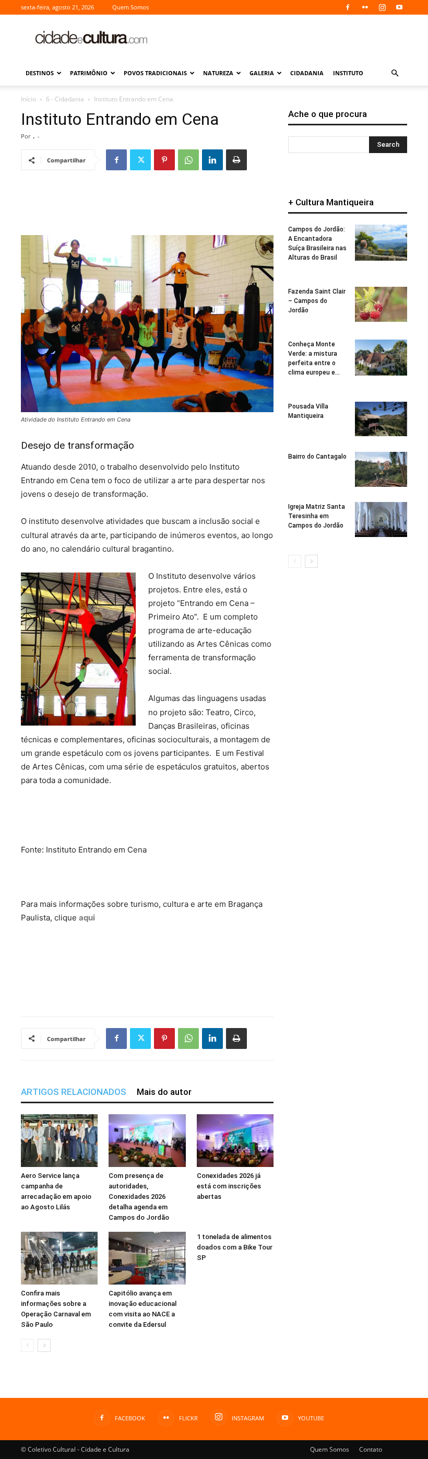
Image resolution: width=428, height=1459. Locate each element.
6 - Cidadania (65, 99)
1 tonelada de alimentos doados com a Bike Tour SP (234, 1247)
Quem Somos (130, 7)
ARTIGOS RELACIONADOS (73, 1092)
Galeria (261, 73)
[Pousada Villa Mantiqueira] (381, 419)
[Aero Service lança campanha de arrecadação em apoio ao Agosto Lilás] (59, 1140)
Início (28, 99)
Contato (370, 1449)
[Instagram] (382, 7)
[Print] (236, 159)
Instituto (348, 73)
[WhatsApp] (188, 159)
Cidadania (307, 73)
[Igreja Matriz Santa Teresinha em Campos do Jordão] (381, 519)
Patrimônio (89, 73)
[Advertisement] (284, 37)
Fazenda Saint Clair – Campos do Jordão (317, 301)
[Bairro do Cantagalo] (381, 469)
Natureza (218, 73)
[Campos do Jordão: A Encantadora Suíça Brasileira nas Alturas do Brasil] (381, 243)
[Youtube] (399, 7)
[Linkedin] (212, 159)
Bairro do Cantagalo (317, 456)
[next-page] (44, 1345)
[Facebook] (347, 7)
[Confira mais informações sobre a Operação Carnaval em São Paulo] (59, 1258)
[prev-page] (27, 1345)
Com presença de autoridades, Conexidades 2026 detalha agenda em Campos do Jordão (139, 1196)
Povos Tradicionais (155, 73)
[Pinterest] (164, 159)
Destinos (40, 73)
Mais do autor (164, 1092)
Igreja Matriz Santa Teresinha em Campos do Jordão (316, 516)
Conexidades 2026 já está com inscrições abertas (229, 1186)
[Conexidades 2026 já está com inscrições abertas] (235, 1140)
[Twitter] (140, 159)
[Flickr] (365, 7)
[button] (394, 73)
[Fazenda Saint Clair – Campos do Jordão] (381, 304)
